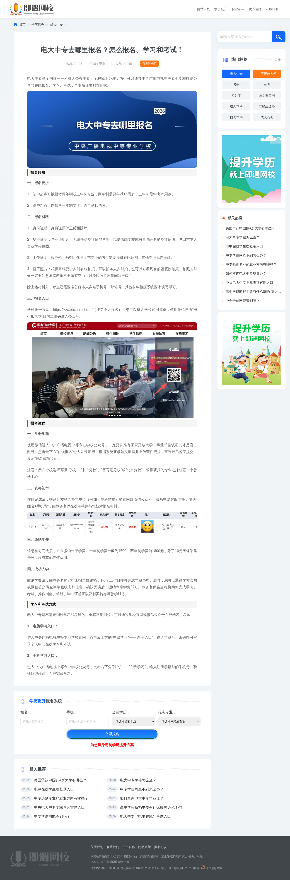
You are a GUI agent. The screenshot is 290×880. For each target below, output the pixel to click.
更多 (278, 59)
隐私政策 (144, 847)
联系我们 (112, 847)
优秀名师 (255, 9)
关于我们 (97, 847)
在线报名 (272, 9)
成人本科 (236, 106)
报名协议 (160, 847)
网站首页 (203, 9)
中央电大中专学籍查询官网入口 (249, 282)
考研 (236, 84)
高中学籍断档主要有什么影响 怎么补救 (253, 291)
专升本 (236, 95)
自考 (267, 84)
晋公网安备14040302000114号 (140, 868)
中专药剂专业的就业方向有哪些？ (251, 264)
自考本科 (236, 117)
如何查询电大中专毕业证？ (246, 273)
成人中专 (56, 25)
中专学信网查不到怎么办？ (246, 255)
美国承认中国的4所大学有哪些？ (250, 228)
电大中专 (236, 73)
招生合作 (128, 847)
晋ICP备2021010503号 (105, 868)
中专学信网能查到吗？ (243, 301)
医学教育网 (267, 95)
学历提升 (220, 9)
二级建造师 (267, 106)
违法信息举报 (214, 868)
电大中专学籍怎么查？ (243, 237)
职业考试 (238, 9)
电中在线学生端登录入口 (244, 246)
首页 (22, 25)
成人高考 (267, 117)
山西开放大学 (266, 73)
